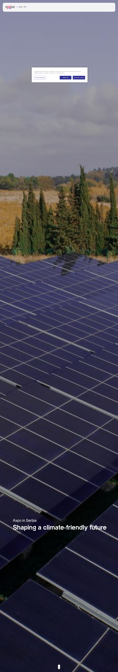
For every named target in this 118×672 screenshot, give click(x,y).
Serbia (20, 7)
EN (25, 7)
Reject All (65, 77)
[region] (60, 74)
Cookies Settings (40, 77)
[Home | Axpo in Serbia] (10, 7)
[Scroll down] (59, 667)
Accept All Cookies (79, 77)
